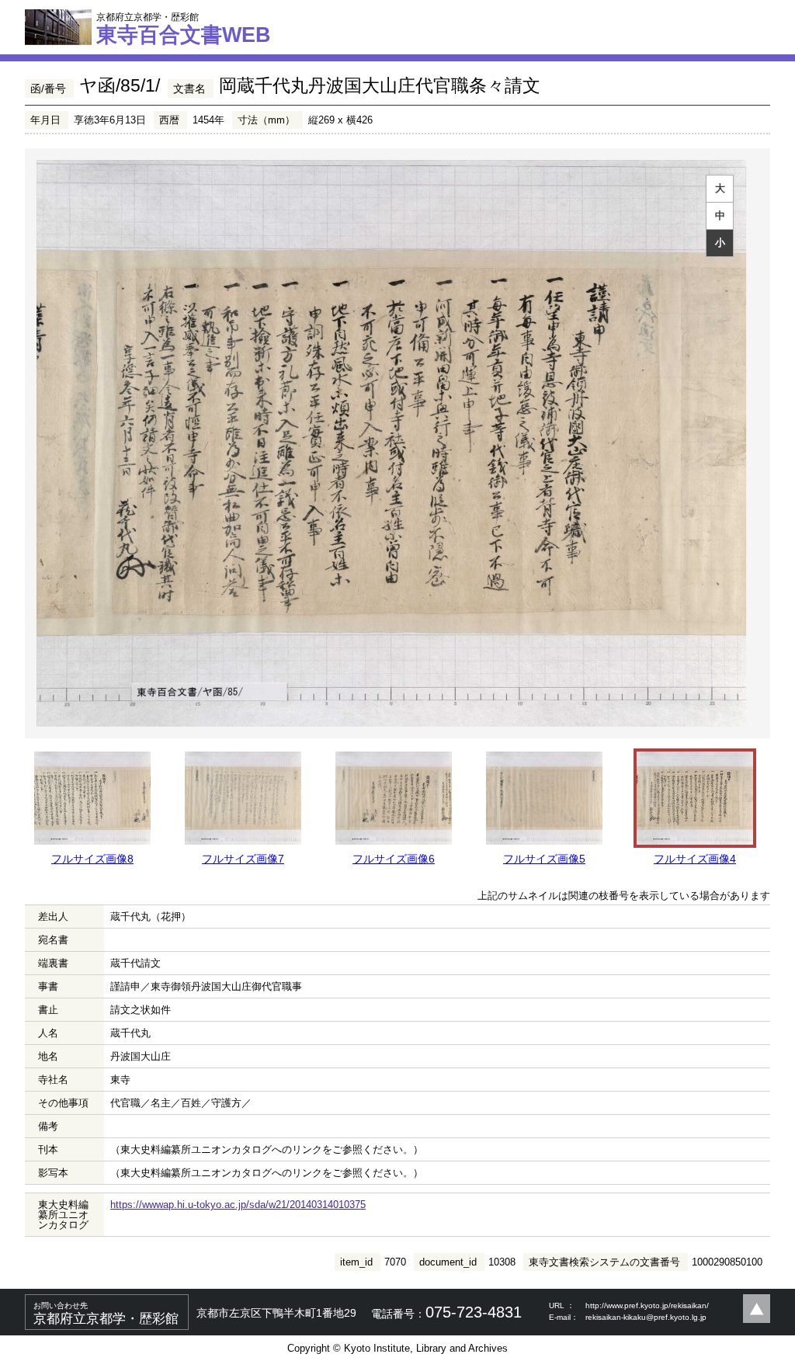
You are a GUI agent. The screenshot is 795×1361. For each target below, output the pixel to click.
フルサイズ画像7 (243, 858)
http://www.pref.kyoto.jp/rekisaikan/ (647, 1305)
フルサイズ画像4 (695, 858)
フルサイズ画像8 (92, 858)
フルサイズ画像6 (393, 858)
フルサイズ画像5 (544, 858)
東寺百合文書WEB (183, 29)
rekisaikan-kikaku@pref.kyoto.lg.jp (645, 1317)
